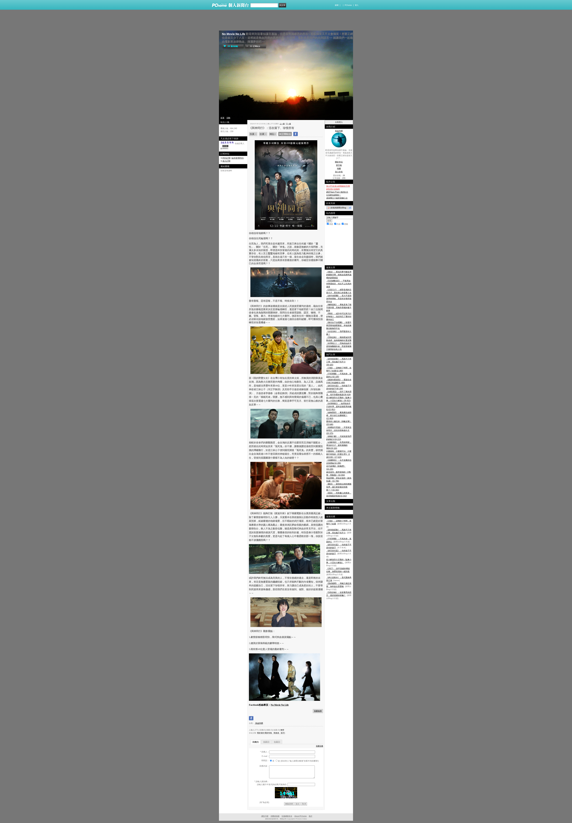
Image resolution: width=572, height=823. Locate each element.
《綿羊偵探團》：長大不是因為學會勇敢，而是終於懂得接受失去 (338, 299)
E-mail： (265, 756)
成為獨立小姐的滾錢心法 (337, 198)
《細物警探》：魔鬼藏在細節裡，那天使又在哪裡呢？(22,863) (338, 415)
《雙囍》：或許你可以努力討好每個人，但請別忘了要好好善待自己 (338, 316)
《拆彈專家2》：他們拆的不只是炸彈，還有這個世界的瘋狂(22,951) (338, 406)
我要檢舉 (318, 711)
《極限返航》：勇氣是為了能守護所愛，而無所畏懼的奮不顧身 (338, 307)
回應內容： (264, 766)
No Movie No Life (233, 33)
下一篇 (288, 124)
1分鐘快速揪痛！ (333, 195)
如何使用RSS (237, 158)
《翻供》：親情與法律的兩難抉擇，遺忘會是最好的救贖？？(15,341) (338, 487)
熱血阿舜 (259, 723)
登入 (357, 5)
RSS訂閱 (226, 158)
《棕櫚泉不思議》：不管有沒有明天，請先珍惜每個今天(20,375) (338, 430)
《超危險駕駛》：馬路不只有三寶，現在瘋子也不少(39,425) (338, 362)
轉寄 (282, 730)
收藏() (277, 742)
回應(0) (255, 742)
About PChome (300, 816)
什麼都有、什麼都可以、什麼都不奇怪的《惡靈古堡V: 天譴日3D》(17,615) (338, 454)
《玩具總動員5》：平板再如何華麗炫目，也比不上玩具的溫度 (338, 284)
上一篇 (282, 124)
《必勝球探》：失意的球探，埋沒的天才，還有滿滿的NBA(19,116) (338, 445)
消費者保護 (275, 816)
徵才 (310, 816)
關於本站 (339, 162)
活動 (228, 118)
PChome (348, 5)
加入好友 (339, 172)
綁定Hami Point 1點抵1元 (337, 192)
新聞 (336, 5)
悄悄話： (265, 760)
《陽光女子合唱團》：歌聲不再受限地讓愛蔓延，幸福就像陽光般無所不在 (338, 325)
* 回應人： (264, 752)
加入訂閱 (226, 161)
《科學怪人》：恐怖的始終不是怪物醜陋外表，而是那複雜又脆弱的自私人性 (338, 346)
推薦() (266, 742)
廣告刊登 (264, 816)
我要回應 (319, 746)
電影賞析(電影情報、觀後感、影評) (271, 733)
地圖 (339, 168)
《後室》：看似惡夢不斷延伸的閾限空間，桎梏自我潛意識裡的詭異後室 (338, 275)
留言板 (339, 165)
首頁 (222, 118)
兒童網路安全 (287, 816)
